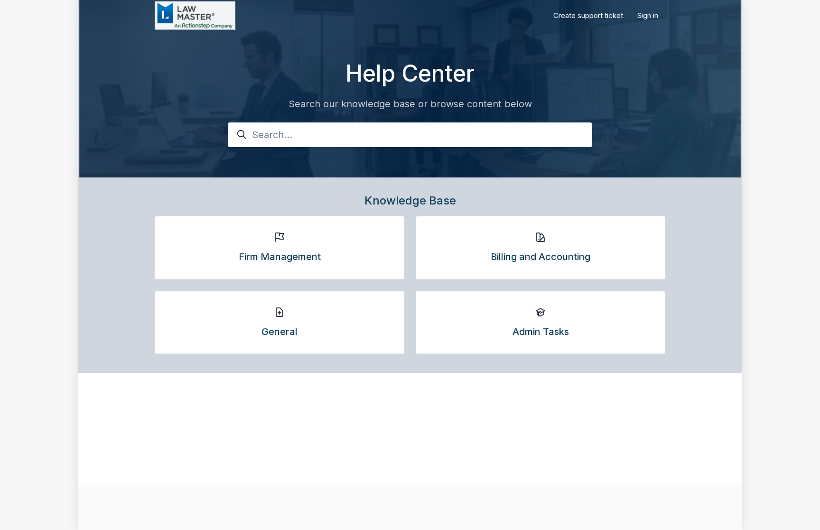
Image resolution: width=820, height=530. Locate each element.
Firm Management (280, 256)
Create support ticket (588, 15)
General (279, 331)
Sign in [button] (647, 15)
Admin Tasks (540, 331)
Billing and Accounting (540, 256)
